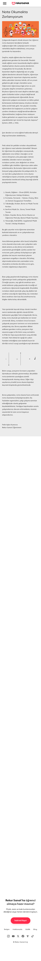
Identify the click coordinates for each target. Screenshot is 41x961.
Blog (35, 929)
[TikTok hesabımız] (32, 936)
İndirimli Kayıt (21, 920)
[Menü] (4, 3)
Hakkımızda (17, 929)
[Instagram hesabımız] (8, 936)
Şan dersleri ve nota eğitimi (13, 133)
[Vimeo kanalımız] (27, 936)
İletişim (6, 929)
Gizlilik (27, 929)
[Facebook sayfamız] (23, 936)
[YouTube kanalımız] (13, 936)
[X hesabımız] (18, 936)
